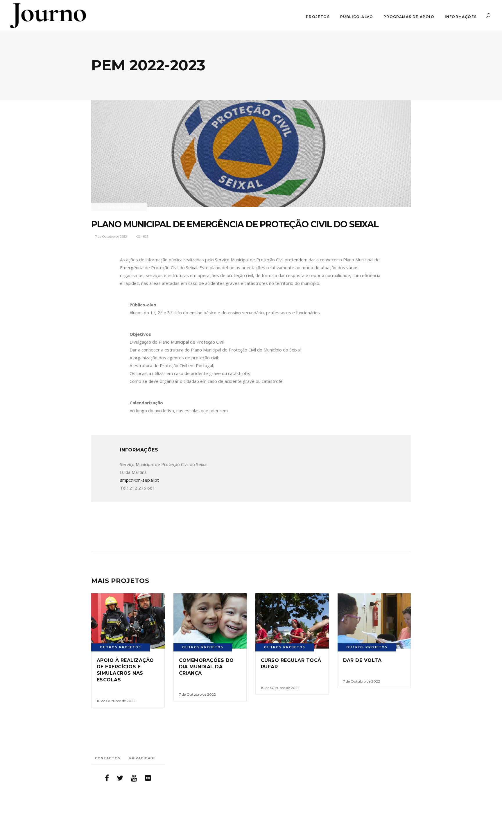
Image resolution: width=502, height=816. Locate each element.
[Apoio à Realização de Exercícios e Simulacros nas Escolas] (128, 620)
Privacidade (142, 758)
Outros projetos (119, 207)
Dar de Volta (362, 660)
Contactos (108, 758)
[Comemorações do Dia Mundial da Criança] (210, 620)
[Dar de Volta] (374, 620)
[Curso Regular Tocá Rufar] (292, 620)
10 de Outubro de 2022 (116, 701)
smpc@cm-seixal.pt (139, 480)
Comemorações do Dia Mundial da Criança (206, 667)
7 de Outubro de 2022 (111, 236)
